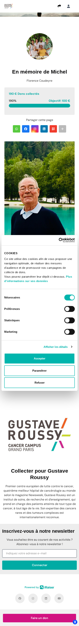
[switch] (69, 309)
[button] (16, 129)
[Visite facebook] (20, 598)
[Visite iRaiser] (39, 587)
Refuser (40, 382)
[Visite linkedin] (46, 598)
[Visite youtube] (59, 598)
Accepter (39, 358)
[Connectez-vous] (68, 6)
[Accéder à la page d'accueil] (9, 6)
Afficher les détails (56, 346)
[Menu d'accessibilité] (75, 622)
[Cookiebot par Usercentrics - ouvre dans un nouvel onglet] (59, 240)
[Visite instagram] (33, 598)
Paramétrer (39, 370)
